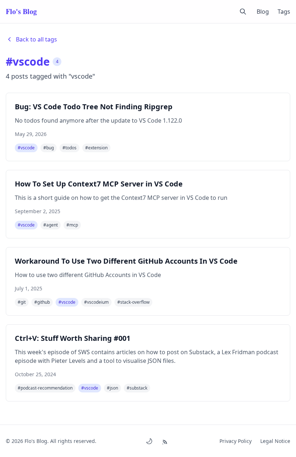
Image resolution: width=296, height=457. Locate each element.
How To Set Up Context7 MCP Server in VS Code (99, 184)
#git (22, 302)
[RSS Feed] (165, 440)
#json (112, 388)
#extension (96, 148)
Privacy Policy (235, 441)
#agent (50, 225)
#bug (48, 148)
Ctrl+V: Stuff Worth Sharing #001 (72, 338)
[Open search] (243, 11)
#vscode (26, 148)
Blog (263, 12)
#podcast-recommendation (45, 388)
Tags (284, 12)
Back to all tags (36, 39)
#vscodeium (96, 302)
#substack (137, 388)
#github (42, 302)
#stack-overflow (133, 302)
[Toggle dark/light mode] (149, 441)
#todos (69, 148)
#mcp (72, 225)
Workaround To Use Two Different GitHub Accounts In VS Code (126, 261)
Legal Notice (275, 441)
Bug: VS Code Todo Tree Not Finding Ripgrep (94, 106)
